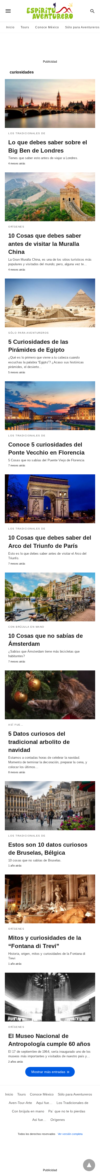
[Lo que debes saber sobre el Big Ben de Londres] (50, 103)
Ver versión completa (70, 1133)
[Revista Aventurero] (50, 11)
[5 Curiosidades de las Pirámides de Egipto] (50, 303)
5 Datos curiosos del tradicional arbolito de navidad (39, 741)
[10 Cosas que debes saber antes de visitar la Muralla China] (50, 196)
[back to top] (89, 1165)
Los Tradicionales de (26, 133)
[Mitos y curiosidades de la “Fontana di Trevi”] (50, 899)
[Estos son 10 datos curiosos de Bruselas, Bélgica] (50, 805)
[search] (92, 11)
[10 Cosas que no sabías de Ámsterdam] (50, 597)
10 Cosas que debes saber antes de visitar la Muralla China (44, 243)
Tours (25, 27)
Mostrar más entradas (48, 1072)
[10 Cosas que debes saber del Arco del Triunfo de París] (50, 498)
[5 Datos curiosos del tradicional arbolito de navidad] (50, 694)
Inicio (10, 27)
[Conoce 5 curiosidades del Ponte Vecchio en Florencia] (50, 405)
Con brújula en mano (26, 626)
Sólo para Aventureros (82, 27)
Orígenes (16, 226)
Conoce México (47, 27)
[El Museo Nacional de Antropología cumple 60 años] (50, 997)
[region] (50, 47)
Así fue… (15, 724)
